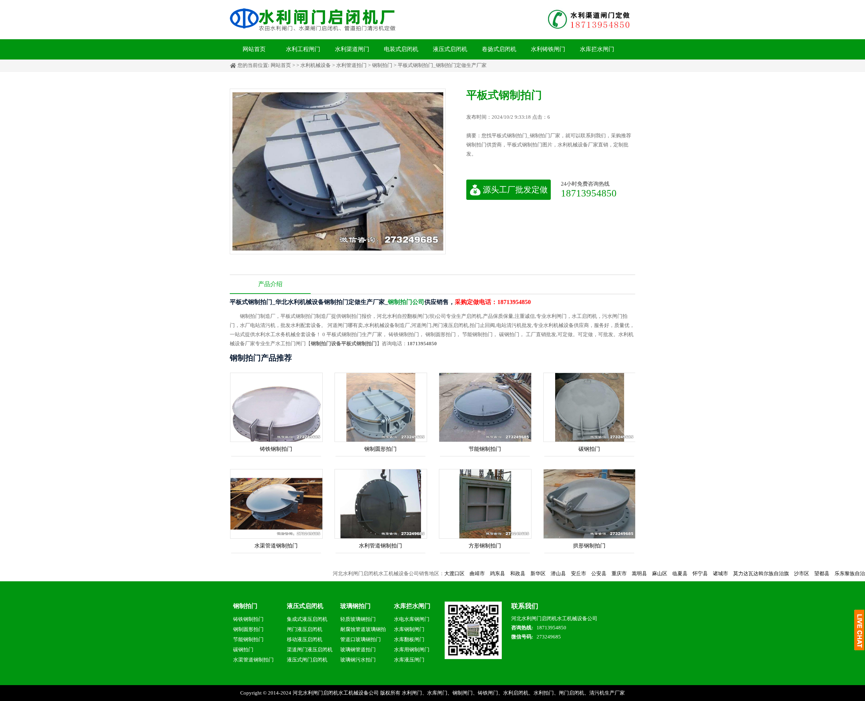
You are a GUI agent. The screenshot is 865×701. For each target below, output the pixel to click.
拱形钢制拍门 (589, 545)
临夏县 (653, 573)
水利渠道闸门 (352, 49)
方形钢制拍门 (485, 545)
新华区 (511, 573)
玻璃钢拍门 (355, 606)
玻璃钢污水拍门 (358, 659)
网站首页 (254, 49)
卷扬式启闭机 (499, 49)
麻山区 (633, 573)
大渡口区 (428, 573)
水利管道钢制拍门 (380, 545)
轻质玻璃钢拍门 (358, 619)
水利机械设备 (315, 65)
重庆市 (592, 573)
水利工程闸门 (303, 49)
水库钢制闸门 (409, 629)
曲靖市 (451, 573)
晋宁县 (856, 573)
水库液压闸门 (409, 659)
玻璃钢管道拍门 (358, 649)
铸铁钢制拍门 (276, 449)
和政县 (491, 573)
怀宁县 (674, 573)
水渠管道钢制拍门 (276, 545)
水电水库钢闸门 (411, 619)
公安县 (572, 573)
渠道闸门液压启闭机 (309, 649)
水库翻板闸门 (409, 639)
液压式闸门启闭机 (307, 659)
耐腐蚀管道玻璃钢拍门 (363, 630)
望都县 (795, 573)
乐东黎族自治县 (826, 573)
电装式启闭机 (401, 49)
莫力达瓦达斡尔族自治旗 (735, 573)
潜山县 (532, 573)
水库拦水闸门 (597, 49)
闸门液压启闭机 (304, 629)
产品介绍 (270, 284)
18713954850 (589, 193)
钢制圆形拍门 (380, 449)
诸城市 (694, 573)
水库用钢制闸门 (411, 649)
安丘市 (552, 573)
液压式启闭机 (450, 49)
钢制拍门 (382, 65)
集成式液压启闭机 (307, 619)
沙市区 (775, 573)
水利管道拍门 (351, 65)
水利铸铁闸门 (548, 49)
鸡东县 (471, 573)
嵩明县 (613, 573)
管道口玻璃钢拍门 (360, 639)
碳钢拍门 (589, 449)
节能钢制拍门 (485, 449)
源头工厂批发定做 (515, 189)
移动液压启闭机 (304, 639)
